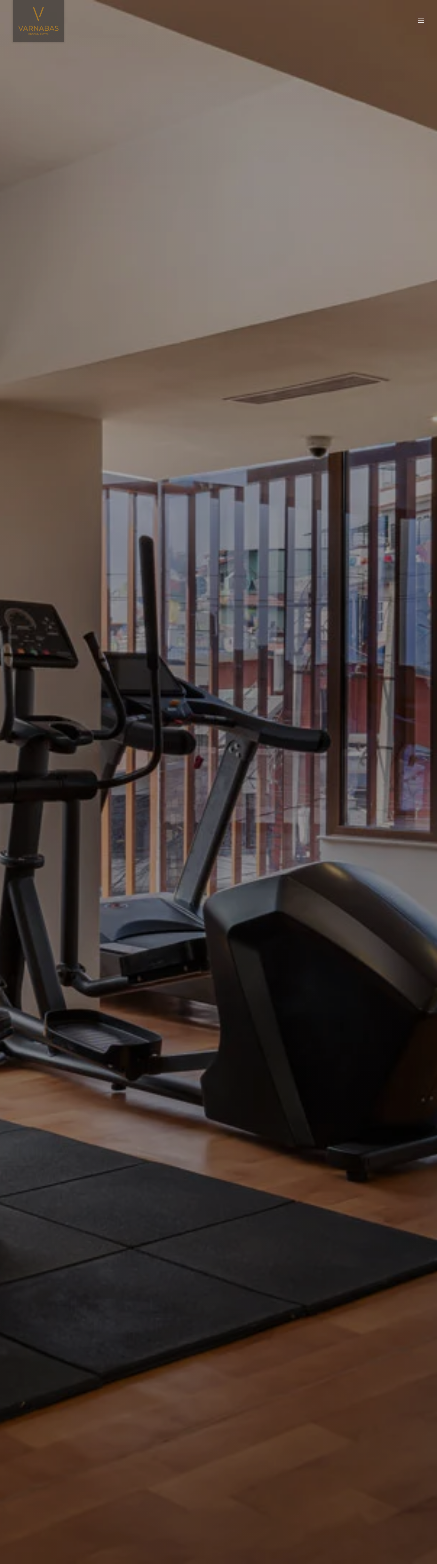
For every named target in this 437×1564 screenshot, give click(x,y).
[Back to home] (38, 21)
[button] (421, 21)
